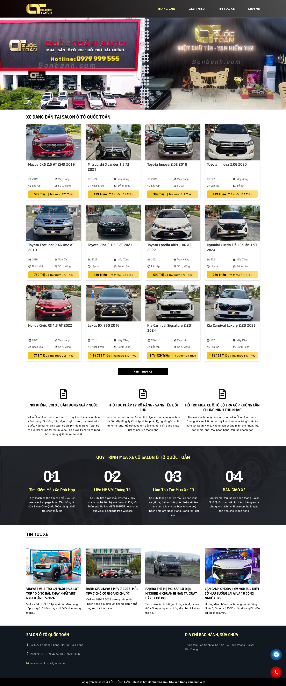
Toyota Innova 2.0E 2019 (167, 164)
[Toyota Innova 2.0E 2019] (172, 142)
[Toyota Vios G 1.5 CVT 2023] (113, 223)
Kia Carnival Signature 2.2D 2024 (169, 328)
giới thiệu (197, 8)
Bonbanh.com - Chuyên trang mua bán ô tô (176, 681)
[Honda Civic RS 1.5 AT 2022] (53, 303)
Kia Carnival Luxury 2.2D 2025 (231, 325)
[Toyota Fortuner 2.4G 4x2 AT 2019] (53, 223)
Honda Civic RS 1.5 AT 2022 (50, 325)
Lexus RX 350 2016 (103, 325)
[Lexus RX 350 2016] (113, 303)
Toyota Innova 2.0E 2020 (227, 164)
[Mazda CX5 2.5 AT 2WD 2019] (53, 142)
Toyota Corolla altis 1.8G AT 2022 (169, 247)
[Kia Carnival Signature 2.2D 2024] (172, 303)
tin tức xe (226, 8)
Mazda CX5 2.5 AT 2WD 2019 (51, 164)
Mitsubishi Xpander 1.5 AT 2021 (108, 167)
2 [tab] (145, 105)
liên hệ (254, 8)
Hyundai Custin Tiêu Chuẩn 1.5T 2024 (232, 247)
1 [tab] (141, 105)
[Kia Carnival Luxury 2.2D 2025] (232, 303)
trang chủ (166, 8)
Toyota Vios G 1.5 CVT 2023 (110, 244)
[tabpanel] (143, 64)
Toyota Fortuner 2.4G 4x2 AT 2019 (51, 247)
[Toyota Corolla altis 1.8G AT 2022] (172, 223)
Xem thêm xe (143, 371)
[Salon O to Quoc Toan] (39, 9)
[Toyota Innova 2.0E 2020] (232, 142)
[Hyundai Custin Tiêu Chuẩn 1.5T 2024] (232, 223)
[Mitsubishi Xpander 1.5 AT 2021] (113, 142)
